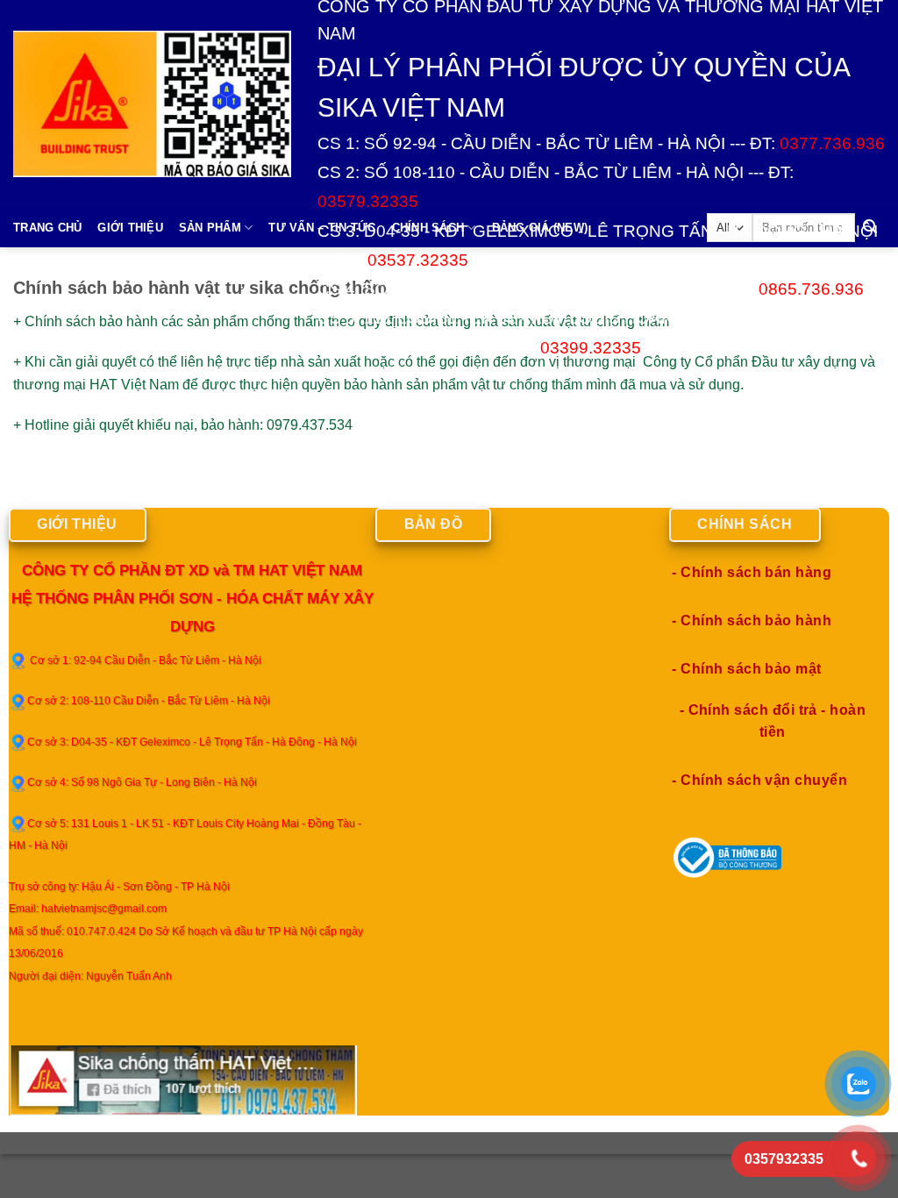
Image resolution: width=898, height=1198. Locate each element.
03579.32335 (367, 201)
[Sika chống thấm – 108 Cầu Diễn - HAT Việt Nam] (152, 103)
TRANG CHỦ (47, 227)
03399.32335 (590, 348)
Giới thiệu (130, 227)
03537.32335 (417, 260)
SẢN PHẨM (210, 227)
